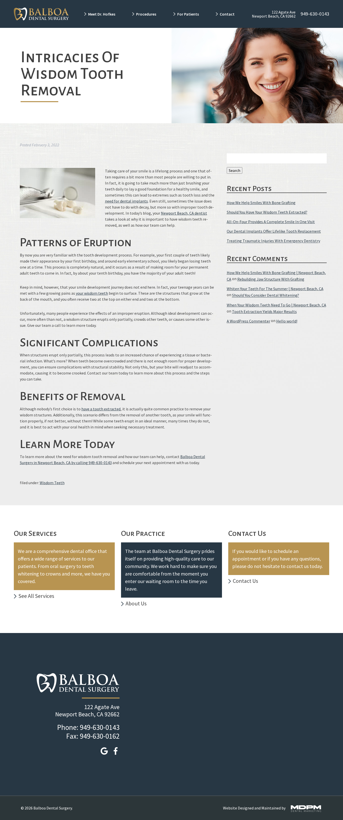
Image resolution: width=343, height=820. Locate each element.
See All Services (36, 595)
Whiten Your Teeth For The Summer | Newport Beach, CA (275, 288)
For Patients (188, 14)
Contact (227, 14)
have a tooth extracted (101, 408)
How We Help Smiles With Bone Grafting (261, 202)
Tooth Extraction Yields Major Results (264, 311)
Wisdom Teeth (52, 482)
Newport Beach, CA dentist (184, 213)
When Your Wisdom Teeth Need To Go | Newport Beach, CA (276, 304)
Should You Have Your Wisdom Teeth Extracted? (267, 212)
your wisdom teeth (92, 293)
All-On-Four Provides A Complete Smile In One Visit (271, 221)
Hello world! (286, 321)
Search (234, 170)
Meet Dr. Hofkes (101, 14)
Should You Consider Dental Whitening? (265, 295)
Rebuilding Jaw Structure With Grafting (270, 279)
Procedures (146, 14)
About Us (136, 603)
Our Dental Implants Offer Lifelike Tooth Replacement (274, 231)
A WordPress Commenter (248, 321)
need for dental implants (126, 201)
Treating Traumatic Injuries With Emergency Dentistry (273, 240)
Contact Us (245, 580)
